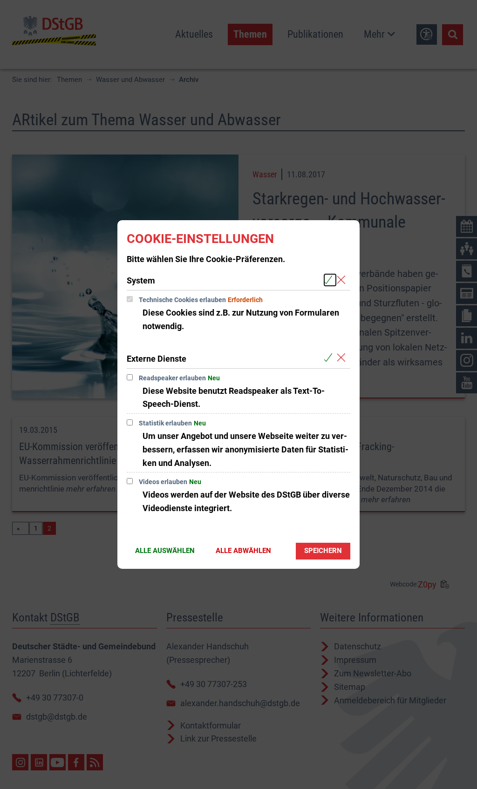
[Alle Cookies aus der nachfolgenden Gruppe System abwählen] (343, 280)
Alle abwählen (243, 550)
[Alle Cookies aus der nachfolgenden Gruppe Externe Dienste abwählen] (343, 358)
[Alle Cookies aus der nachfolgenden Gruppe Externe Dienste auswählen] (330, 358)
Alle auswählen (165, 550)
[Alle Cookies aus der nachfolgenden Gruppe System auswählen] (330, 280)
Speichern (323, 550)
